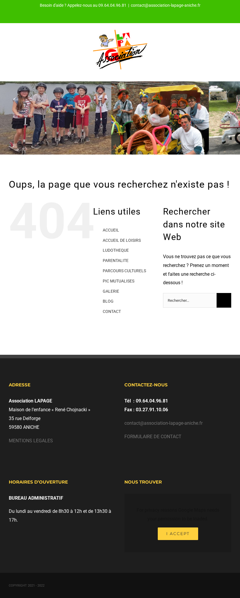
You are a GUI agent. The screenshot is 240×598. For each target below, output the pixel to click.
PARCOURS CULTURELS (124, 270)
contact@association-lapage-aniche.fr (165, 5)
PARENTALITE (115, 260)
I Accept (178, 533)
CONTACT (112, 311)
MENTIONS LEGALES (31, 440)
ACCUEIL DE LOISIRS (122, 240)
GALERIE (111, 291)
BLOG (108, 301)
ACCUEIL (111, 230)
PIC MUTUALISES (118, 281)
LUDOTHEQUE (116, 250)
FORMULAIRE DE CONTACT (152, 436)
